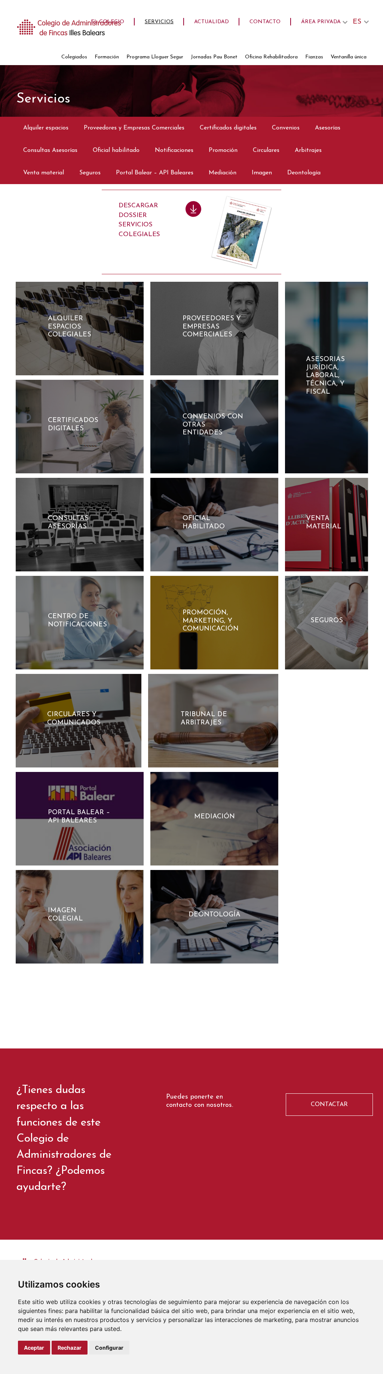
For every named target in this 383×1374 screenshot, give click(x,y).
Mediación (222, 173)
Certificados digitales (228, 128)
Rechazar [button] (70, 1347)
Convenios (286, 128)
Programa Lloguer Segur (154, 57)
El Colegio (107, 22)
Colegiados (74, 57)
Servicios (159, 22)
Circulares (266, 150)
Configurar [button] (109, 1347)
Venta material (43, 173)
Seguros (90, 173)
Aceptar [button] (34, 1347)
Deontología (304, 173)
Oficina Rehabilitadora (271, 57)
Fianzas (314, 57)
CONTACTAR (329, 1105)
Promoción (223, 150)
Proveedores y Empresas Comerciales (134, 128)
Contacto (265, 22)
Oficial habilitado (116, 150)
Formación (107, 57)
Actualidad (211, 22)
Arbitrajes (308, 150)
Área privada (321, 22)
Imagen (262, 173)
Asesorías (327, 128)
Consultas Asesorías (50, 150)
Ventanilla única (349, 57)
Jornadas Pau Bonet (214, 57)
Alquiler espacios (45, 128)
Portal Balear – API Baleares (154, 173)
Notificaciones (174, 150)
